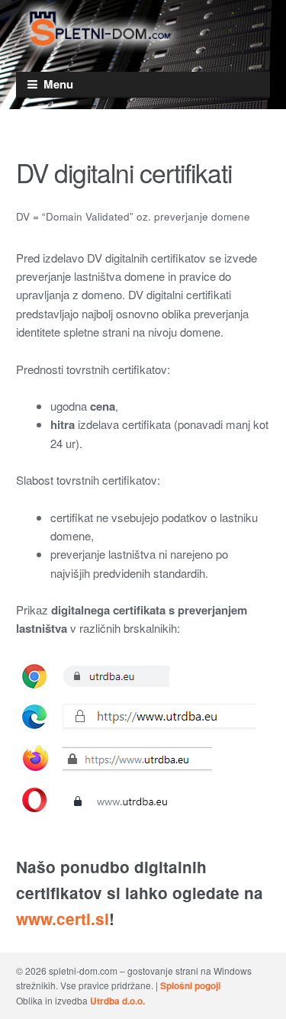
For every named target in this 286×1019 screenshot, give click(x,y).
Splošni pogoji (190, 985)
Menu (58, 84)
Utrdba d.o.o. (117, 1001)
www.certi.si (62, 919)
